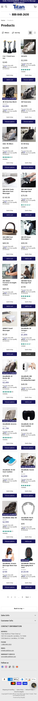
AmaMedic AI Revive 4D (7, 377)
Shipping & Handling (8, 689)
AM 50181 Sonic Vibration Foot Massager (8, 191)
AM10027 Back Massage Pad (26, 282)
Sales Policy (20, 689)
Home (3, 20)
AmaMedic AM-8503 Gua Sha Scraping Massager (28, 378)
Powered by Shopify (19, 697)
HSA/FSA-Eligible (19, 692)
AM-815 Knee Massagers (26, 238)
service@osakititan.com (8, 657)
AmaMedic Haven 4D (27, 471)
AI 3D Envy (25, 144)
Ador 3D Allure (8, 144)
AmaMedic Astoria (9, 424)
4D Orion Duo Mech (10, 102)
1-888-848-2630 (6, 644)
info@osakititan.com (7, 650)
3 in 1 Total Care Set (9, 57)
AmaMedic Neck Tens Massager (27, 519)
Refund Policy (29, 689)
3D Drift (24, 56)
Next (27, 597)
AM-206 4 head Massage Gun (26, 190)
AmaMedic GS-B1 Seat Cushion (27, 425)
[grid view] (30, 32)
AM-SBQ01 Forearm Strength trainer (9, 283)
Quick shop (9, 75)
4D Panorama (26, 102)
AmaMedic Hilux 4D (10, 518)
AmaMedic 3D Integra (26, 329)
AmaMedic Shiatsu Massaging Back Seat (28, 565)
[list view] (35, 32)
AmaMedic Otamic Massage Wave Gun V (10, 565)
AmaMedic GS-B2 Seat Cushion (9, 471)
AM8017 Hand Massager (7, 329)
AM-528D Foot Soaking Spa (8, 238)
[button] (25, 69)
